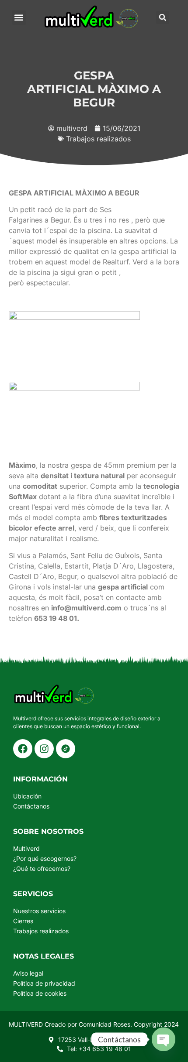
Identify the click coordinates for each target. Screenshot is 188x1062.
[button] (19, 17)
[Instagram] (44, 748)
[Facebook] (22, 748)
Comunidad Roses (104, 1024)
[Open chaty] (163, 1039)
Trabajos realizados (98, 138)
